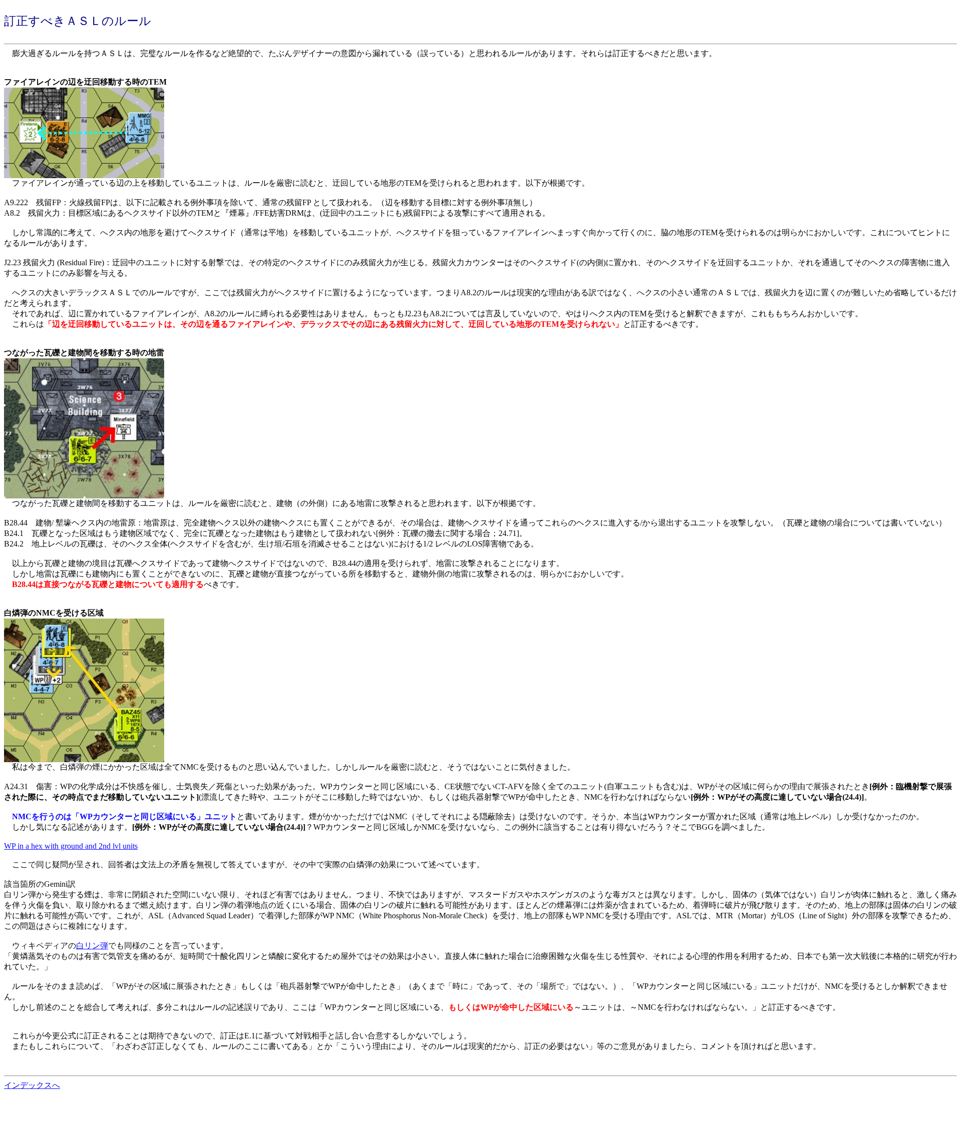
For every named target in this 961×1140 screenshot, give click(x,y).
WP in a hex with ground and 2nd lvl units (71, 846)
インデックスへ (32, 1085)
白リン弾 (92, 945)
